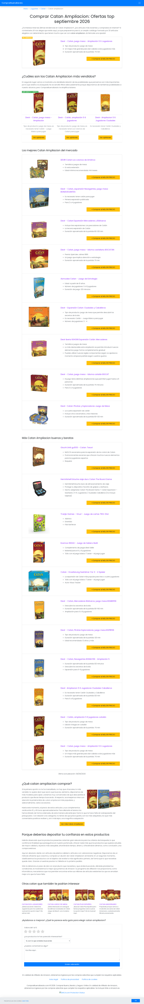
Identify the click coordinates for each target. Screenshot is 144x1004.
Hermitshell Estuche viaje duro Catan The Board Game (86, 479)
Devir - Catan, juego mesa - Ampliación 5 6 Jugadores (86, 41)
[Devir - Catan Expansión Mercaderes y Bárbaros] (39, 229)
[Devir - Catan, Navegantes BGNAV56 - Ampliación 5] (39, 668)
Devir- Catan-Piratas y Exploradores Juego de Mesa (85, 406)
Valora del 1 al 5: (30, 927)
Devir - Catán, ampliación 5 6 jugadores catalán (83, 717)
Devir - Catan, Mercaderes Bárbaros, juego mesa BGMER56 (88, 601)
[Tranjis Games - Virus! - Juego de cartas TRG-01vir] (39, 523)
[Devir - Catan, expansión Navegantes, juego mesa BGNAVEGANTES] (39, 198)
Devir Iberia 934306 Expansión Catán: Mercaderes (84, 339)
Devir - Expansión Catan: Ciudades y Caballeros (83, 307)
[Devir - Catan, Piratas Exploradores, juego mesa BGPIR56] (39, 639)
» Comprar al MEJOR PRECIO (103, 59)
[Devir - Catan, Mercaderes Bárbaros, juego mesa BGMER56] (39, 610)
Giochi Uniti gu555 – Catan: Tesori (77, 447)
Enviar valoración (72, 964)
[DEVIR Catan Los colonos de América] (39, 169)
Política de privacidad (70, 979)
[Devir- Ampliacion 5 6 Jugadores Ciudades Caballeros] (39, 697)
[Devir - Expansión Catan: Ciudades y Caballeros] (39, 316)
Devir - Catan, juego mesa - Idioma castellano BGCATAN (87, 249)
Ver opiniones (38, 137)
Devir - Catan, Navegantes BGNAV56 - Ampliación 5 (85, 659)
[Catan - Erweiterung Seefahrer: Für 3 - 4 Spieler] (39, 581)
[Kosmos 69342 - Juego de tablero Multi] (39, 552)
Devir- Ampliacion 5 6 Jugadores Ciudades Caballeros (86, 688)
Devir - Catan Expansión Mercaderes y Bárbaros (83, 220)
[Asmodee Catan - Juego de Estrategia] (39, 287)
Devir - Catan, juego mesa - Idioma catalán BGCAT (85, 374)
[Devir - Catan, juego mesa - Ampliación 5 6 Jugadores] (39, 53)
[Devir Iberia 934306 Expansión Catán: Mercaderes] (39, 348)
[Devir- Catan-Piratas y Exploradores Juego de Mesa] (39, 415)
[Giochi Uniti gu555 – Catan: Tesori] (39, 456)
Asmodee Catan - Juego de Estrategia (79, 278)
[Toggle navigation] (139, 3)
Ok (136, 1001)
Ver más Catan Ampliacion (72, 824)
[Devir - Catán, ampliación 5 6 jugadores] (72, 103)
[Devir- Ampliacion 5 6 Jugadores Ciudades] (105, 103)
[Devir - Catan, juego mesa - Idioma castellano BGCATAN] (39, 258)
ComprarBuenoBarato (12, 3)
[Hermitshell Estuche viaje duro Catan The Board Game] (39, 488)
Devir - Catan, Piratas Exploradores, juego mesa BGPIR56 (87, 630)
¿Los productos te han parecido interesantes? (43, 936)
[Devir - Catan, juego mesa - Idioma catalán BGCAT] (39, 383)
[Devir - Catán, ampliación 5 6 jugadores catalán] (39, 726)
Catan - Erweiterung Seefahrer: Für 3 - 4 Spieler (83, 572)
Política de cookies (89, 979)
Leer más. (25, 1001)
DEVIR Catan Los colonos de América (78, 160)
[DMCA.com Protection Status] (72, 992)
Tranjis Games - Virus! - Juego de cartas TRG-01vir (85, 514)
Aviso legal (53, 979)
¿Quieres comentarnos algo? (36, 946)
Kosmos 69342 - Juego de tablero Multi (79, 543)
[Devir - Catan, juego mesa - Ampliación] (38, 103)
